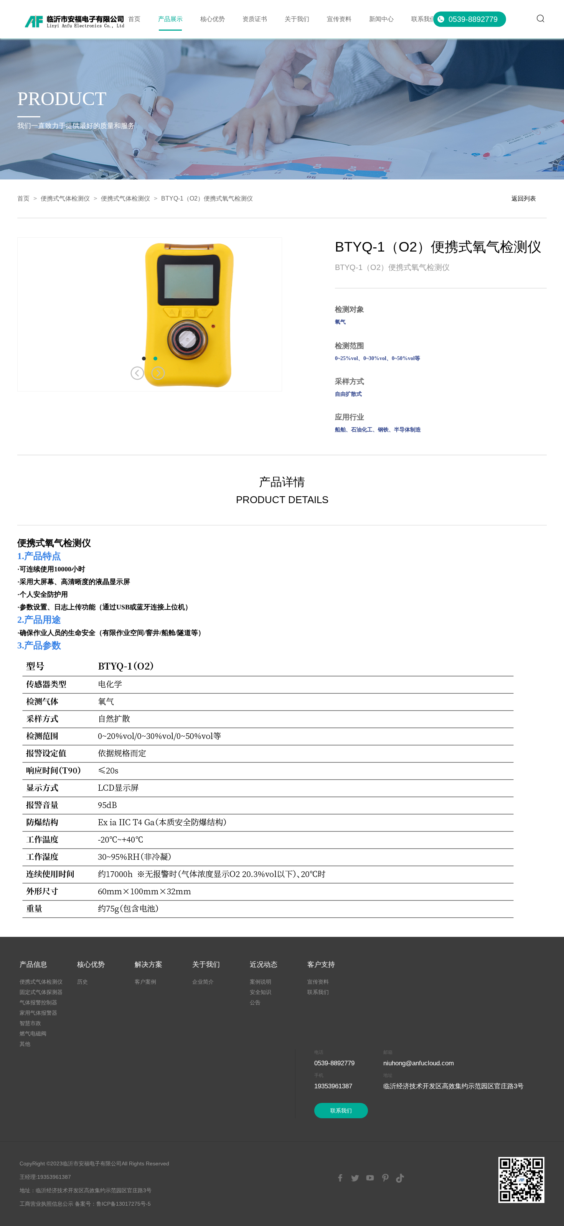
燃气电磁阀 (33, 1033)
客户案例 (145, 982)
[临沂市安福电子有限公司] (77, 15)
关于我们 (297, 19)
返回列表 (523, 198)
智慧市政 (30, 1023)
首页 (134, 19)
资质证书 (254, 19)
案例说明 (260, 982)
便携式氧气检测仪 (54, 543)
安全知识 (260, 992)
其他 (25, 1044)
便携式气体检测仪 (65, 198)
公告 (255, 1002)
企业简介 (203, 982)
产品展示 (170, 19)
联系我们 (423, 19)
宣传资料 (339, 19)
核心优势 (212, 19)
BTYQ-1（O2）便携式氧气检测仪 (207, 198)
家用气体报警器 (38, 1013)
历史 (82, 982)
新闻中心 (381, 19)
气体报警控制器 (38, 1002)
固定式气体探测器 (41, 992)
